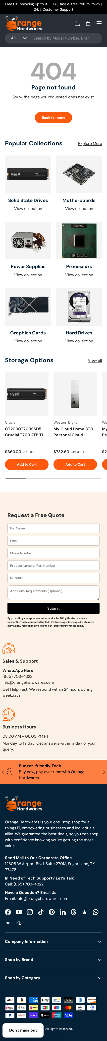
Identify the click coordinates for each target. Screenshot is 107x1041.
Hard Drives (79, 333)
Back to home (53, 117)
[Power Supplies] (28, 240)
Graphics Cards (28, 333)
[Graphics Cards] (28, 306)
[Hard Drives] (79, 306)
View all (95, 360)
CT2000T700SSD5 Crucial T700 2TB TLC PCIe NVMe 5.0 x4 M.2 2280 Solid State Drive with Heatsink (26, 432)
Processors (79, 266)
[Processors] (79, 240)
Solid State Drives (28, 200)
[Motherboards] (79, 174)
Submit (53, 608)
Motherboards (79, 200)
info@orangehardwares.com (28, 682)
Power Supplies (28, 266)
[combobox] (53, 38)
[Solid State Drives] (28, 174)
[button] (88, 23)
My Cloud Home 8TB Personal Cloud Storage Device (73, 432)
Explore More (90, 143)
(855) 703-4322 (17, 676)
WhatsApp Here (17, 670)
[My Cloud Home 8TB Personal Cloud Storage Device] (75, 394)
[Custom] (95, 912)
